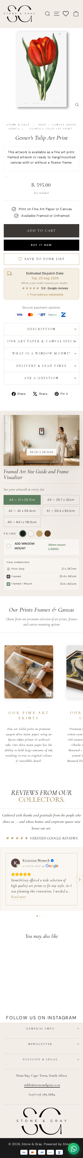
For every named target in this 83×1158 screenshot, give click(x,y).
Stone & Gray (18, 124)
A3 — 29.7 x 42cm (60, 500)
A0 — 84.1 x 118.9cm (22, 522)
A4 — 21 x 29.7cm (22, 500)
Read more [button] (18, 897)
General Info (40, 1028)
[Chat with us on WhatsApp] (73, 1148)
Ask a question (41, 378)
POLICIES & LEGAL (40, 1059)
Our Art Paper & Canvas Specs (41, 341)
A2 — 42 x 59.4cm (22, 511)
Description (41, 329)
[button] (3, 879)
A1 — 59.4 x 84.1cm (61, 511)
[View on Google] (15, 863)
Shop (42, 124)
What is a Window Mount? (41, 353)
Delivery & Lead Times (41, 366)
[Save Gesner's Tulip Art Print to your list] (26, 955)
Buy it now (41, 244)
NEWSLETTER (40, 1044)
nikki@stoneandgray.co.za (42, 1085)
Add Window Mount (25, 546)
